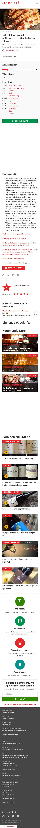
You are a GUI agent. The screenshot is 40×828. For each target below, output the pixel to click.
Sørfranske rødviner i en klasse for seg (17, 458)
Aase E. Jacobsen (8, 712)
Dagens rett (10, 50)
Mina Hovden (6, 724)
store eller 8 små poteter (16, 88)
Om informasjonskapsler (10, 734)
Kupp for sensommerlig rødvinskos (16, 509)
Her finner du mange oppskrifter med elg (16, 234)
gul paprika (12, 108)
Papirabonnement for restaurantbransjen (15, 755)
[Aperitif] (10, 3)
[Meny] (37, 3)
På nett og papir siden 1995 (11, 743)
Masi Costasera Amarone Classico (15, 311)
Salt (10, 111)
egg (10, 101)
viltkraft (11, 90)
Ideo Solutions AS (13, 822)
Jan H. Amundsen (8, 718)
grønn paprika (13, 106)
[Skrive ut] (18, 275)
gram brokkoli (13, 98)
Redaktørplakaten (21, 730)
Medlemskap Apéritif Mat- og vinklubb (14, 757)
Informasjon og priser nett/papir (12, 749)
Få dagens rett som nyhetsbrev (13, 259)
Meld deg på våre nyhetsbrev (11, 775)
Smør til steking (14, 96)
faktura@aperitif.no (8, 798)
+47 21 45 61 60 (12, 765)
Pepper (11, 113)
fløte (10, 93)
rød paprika (12, 103)
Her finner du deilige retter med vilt (14, 239)
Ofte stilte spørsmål (8, 769)
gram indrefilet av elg (15, 85)
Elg (17, 50)
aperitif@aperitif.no (8, 763)
